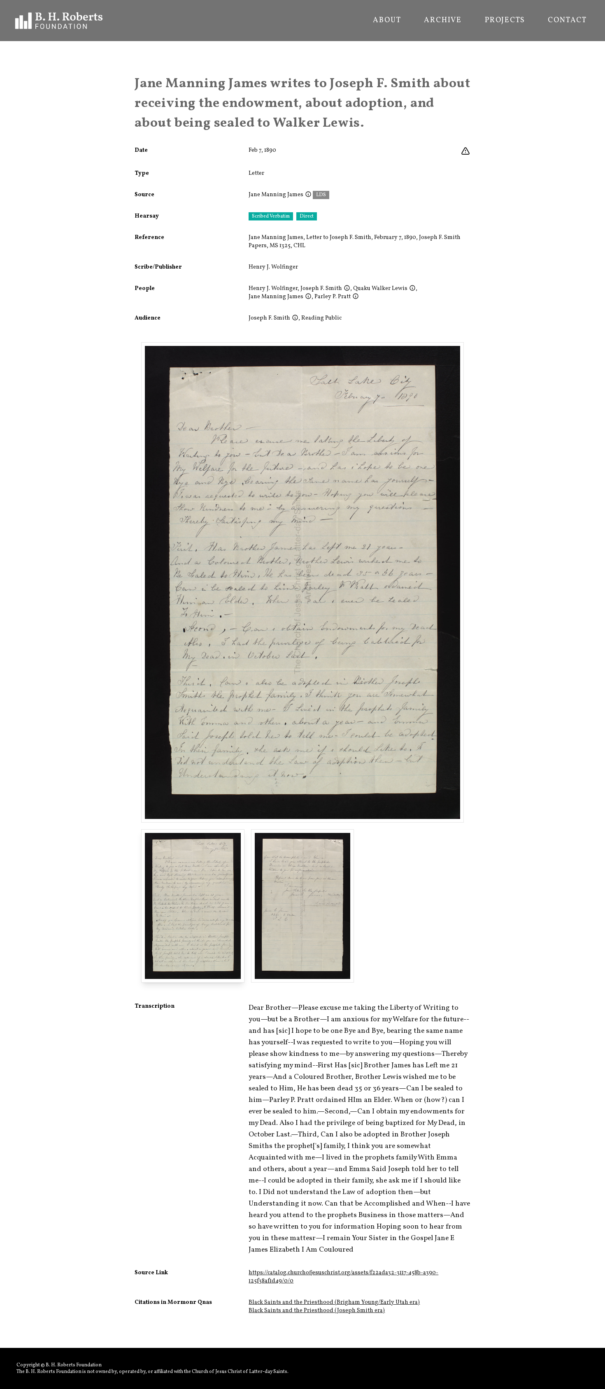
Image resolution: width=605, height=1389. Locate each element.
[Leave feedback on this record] (465, 151)
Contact (567, 20)
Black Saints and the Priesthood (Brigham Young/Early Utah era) (334, 1302)
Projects (505, 20)
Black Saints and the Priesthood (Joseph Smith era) (317, 1311)
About (387, 20)
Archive (443, 20)
